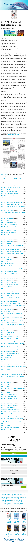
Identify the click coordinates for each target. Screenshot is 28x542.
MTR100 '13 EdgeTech (6, 392)
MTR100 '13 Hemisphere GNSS (8, 405)
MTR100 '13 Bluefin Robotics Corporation (10, 293)
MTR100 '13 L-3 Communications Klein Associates (12, 343)
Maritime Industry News (11, 499)
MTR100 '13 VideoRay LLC (7, 280)
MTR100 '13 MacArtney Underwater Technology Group (13, 366)
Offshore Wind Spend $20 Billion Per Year (10, 273)
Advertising (14, 467)
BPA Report (14, 476)
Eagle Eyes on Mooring (6, 286)
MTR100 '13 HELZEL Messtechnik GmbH (10, 411)
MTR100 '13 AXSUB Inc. (6, 370)
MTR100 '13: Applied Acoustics (8, 351)
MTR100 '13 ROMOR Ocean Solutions (10, 398)
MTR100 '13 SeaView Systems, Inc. (9, 414)
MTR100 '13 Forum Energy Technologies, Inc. (11, 202)
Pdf (26, 173)
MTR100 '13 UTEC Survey (7, 401)
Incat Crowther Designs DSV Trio (8, 232)
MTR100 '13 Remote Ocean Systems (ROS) (11, 372)
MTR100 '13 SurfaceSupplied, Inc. (9, 295)
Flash (2, 174)
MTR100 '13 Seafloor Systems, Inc (9, 271)
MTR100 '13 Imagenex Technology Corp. (10, 416)
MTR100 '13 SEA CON (6, 261)
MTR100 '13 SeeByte (6, 243)
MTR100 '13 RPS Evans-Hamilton (9, 224)
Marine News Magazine (24, 521)
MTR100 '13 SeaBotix (6, 386)
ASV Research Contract (6, 259)
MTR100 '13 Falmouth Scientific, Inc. (9, 394)
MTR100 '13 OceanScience (7, 210)
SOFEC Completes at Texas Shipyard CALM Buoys (13, 212)
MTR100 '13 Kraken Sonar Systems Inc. (10, 204)
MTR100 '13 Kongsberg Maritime (8, 230)
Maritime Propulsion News (13, 503)
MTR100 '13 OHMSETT (6, 239)
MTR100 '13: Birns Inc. (6, 330)
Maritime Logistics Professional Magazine (9, 534)
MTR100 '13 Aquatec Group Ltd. (8, 355)
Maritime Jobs (17, 505)
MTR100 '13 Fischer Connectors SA (9, 191)
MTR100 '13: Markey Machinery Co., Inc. (10, 349)
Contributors (14, 465)
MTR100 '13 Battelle (5, 189)
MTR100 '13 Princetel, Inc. (7, 241)
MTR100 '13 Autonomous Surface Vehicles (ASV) (12, 376)
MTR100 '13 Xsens (5, 334)
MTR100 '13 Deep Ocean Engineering (9, 193)
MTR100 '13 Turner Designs (7, 430)
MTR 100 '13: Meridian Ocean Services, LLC (11, 303)
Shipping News (21, 499)
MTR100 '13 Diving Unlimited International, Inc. (12, 297)
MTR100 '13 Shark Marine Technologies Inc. (11, 251)
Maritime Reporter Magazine (9, 521)
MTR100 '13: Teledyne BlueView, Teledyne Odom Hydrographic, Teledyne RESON (12, 325)
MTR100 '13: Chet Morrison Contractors (10, 347)
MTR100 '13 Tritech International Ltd (9, 301)
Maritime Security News (14, 497)
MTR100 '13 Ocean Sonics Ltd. (8, 237)
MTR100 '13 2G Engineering (7, 332)
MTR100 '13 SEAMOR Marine (8, 276)
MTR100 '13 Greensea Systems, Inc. (9, 195)
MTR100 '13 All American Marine (8, 278)
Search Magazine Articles (7, 485)
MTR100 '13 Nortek (5, 234)
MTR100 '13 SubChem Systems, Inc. (9, 291)
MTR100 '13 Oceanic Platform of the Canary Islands (13, 206)
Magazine (14, 456)
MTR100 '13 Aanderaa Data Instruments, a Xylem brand (14, 268)
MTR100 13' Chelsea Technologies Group (10, 187)
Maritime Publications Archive (9, 494)
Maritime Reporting (6, 500)
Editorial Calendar (14, 470)
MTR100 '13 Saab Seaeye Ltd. (8, 407)
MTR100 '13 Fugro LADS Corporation (9, 341)
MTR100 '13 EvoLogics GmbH (8, 263)
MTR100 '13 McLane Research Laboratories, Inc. (12, 227)
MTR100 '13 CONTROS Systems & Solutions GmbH (13, 388)
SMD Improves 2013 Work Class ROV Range (11, 374)
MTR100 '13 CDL (5, 257)
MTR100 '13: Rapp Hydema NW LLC (9, 364)
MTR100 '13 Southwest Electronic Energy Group (12, 418)
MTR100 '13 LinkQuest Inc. (7, 216)
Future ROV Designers (6, 380)
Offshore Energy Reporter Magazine (16, 534)
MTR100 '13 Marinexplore (7, 218)
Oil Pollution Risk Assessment (8, 198)
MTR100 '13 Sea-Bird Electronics (8, 266)
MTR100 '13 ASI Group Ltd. (7, 362)
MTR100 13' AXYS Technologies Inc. (9, 185)
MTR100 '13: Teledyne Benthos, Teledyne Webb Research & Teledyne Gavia (12, 321)
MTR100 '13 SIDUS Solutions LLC (9, 282)
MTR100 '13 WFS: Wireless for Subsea (10, 427)
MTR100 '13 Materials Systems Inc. (9, 222)
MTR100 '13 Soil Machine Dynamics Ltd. (10, 284)
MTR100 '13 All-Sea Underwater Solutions (10, 339)
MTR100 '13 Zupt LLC (6, 220)
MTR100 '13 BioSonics (6, 382)
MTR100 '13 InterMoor (6, 425)
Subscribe (14, 453)
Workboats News (16, 500)
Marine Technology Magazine (16, 521)
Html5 (6, 174)
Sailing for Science (5, 328)
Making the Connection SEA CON (8, 432)
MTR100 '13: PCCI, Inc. (6, 357)
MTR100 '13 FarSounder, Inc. (7, 403)
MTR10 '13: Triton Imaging (7, 309)
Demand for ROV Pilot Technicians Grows (10, 409)
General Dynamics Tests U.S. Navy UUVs (10, 249)
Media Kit (14, 473)
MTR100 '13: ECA (5, 359)
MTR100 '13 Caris (5, 384)
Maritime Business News (11, 502)
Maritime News (4, 497)
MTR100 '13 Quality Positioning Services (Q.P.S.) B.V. (13, 253)
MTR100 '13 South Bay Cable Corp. (9, 289)
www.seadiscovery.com (13, 134)
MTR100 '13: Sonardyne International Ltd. (10, 353)
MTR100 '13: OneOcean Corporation (9, 336)
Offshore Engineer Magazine (24, 533)
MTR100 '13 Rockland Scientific (8, 396)
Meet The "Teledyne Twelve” (7, 311)
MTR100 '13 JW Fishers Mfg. (7, 200)
